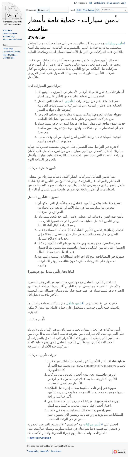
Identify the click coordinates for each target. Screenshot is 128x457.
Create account (112, 3)
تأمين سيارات (114, 43)
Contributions (99, 3)
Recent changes (10, 33)
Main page (31, 10)
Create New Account (11, 52)
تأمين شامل (73, 303)
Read (72, 10)
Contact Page (9, 58)
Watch (98, 9)
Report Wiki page (10, 55)
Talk (90, 3)
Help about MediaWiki (12, 39)
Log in (123, 3)
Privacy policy (33, 451)
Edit (79, 10)
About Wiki (44, 451)
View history (88, 10)
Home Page (8, 49)
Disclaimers (56, 451)
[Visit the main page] (12, 12)
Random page (9, 36)
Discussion (43, 10)
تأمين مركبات (92, 424)
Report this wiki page (39, 437)
